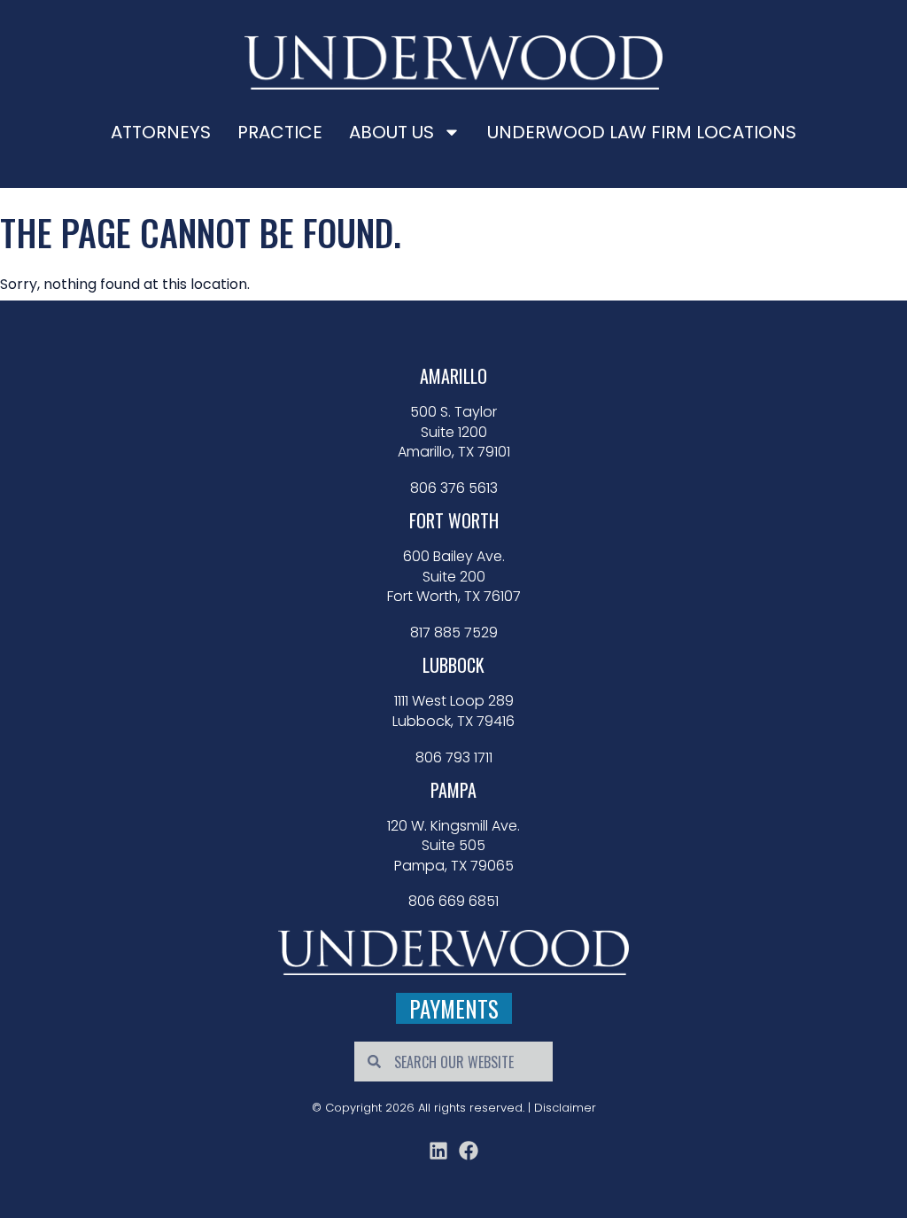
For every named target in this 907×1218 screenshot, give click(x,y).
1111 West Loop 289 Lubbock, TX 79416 (453, 710)
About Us (391, 132)
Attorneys (161, 132)
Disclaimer (565, 1107)
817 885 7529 (454, 633)
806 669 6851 (453, 901)
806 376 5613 (454, 488)
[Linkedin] (438, 1150)
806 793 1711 (453, 758)
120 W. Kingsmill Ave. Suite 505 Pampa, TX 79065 (453, 846)
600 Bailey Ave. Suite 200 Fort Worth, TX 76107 (454, 576)
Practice (279, 132)
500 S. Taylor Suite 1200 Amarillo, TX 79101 (454, 432)
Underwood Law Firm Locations (641, 132)
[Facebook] (468, 1150)
